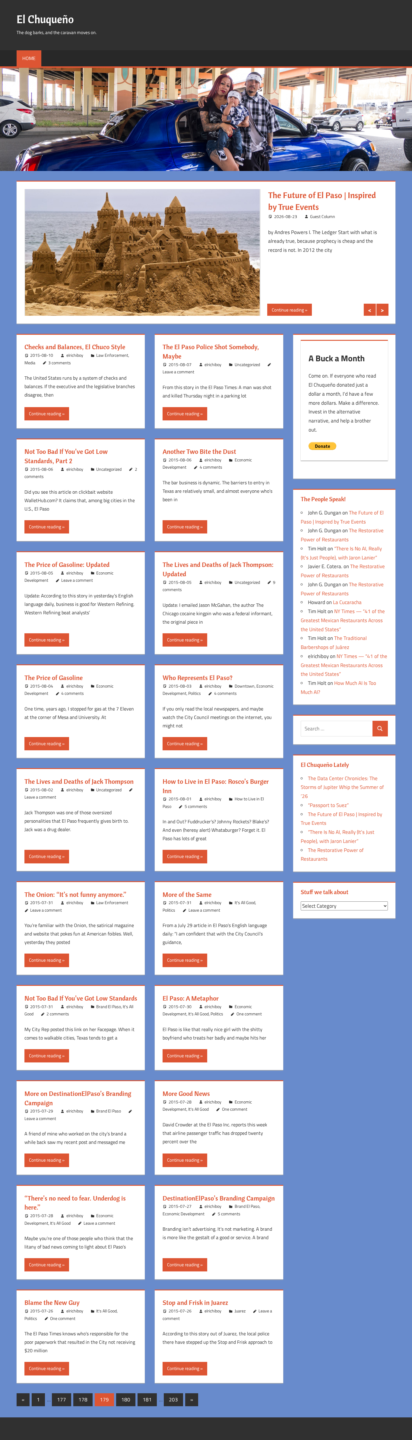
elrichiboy (74, 355)
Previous (370, 310)
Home (29, 58)
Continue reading (288, 309)
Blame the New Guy (52, 1302)
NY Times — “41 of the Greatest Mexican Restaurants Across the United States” (343, 620)
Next (382, 310)
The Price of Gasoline (53, 677)
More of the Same (187, 894)
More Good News (186, 1093)
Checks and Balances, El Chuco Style (74, 347)
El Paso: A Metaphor (191, 998)
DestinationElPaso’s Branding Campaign (219, 1198)
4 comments (211, 467)
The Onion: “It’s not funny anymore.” (75, 894)
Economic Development (183, 1214)
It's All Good (245, 902)
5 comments (196, 806)
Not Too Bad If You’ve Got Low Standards (80, 998)
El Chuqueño (45, 19)
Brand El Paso (108, 1006)
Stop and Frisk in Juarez (195, 1302)
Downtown (245, 686)
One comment (249, 1014)
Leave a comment (178, 372)
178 (82, 1400)
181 (147, 1400)
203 (173, 1400)
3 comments (59, 362)
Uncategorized (247, 364)
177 (61, 1400)
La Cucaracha (347, 602)
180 (125, 1400)
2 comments (57, 1014)
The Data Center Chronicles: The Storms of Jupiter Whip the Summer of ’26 (342, 787)
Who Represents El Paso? (198, 677)
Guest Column (322, 216)
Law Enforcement (112, 355)
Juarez (240, 1311)
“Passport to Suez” (328, 805)
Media (29, 362)
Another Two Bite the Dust (199, 451)
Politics (194, 693)
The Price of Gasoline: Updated (66, 564)
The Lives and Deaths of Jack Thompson (79, 781)
